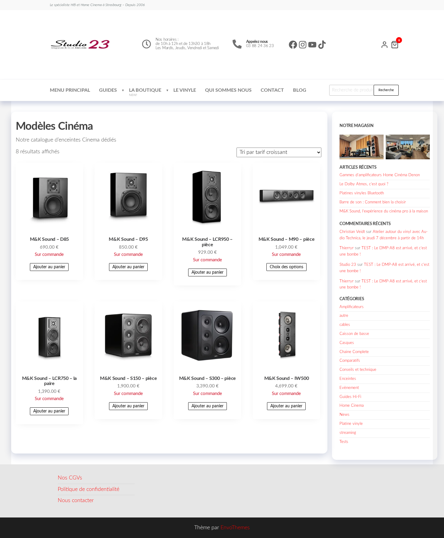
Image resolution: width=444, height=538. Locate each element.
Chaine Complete (354, 352)
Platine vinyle (351, 424)
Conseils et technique (357, 370)
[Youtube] (312, 44)
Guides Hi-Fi (350, 397)
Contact (272, 90)
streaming (347, 433)
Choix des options (286, 267)
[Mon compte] (384, 44)
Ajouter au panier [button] (49, 267)
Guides (108, 90)
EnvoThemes (235, 527)
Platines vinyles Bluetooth (361, 193)
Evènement (349, 388)
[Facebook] (293, 44)
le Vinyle (184, 90)
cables (344, 325)
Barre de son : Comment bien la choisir (372, 202)
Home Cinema (351, 406)
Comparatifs (349, 361)
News (344, 415)
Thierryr (346, 248)
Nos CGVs (70, 478)
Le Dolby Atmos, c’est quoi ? (363, 184)
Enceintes (347, 379)
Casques (346, 343)
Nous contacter (76, 500)
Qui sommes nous (228, 90)
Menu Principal (70, 90)
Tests (343, 442)
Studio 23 (347, 265)
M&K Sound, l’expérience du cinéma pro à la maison (383, 211)
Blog (299, 90)
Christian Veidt (352, 232)
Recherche (386, 90)
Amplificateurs (351, 307)
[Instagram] (302, 44)
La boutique (145, 92)
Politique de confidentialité (88, 489)
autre (343, 316)
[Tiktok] (322, 44)
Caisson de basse (354, 334)
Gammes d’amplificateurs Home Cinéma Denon (379, 175)
